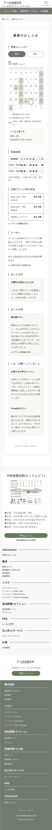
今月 (17, 54)
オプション (7, 612)
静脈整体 (6, 576)
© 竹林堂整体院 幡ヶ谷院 (26, 816)
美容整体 (6, 573)
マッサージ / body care (12, 591)
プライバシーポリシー (26, 810)
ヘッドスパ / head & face (13, 594)
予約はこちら (26, 535)
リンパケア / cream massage (15, 597)
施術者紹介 (8, 764)
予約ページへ (26, 673)
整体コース (7, 566)
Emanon (31, 819)
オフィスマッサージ (11, 636)
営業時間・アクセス (11, 759)
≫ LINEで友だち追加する (19, 265)
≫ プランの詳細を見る (18, 224)
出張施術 (6, 647)
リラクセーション (10, 588)
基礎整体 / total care (11, 570)
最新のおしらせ (9, 555)
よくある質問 (8, 624)
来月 (35, 54)
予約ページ (8, 755)
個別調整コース (9, 609)
